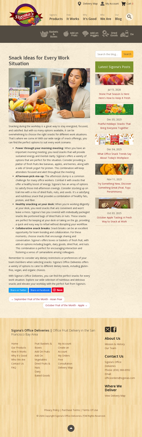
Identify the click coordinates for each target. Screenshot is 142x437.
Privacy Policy (51, 410)
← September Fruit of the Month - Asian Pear (36, 299)
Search (127, 54)
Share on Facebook (39, 290)
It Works (72, 17)
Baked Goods (42, 375)
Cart (130, 3)
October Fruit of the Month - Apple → (66, 305)
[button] (129, 17)
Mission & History (115, 344)
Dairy (133, 34)
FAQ (13, 367)
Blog (118, 17)
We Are (105, 17)
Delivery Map (90, 3)
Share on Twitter (18, 290)
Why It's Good (19, 355)
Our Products (18, 347)
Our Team (110, 348)
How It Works (18, 351)
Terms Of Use (90, 410)
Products (56, 17)
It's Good (89, 17)
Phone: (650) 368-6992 (117, 370)
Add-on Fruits (74, 34)
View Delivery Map (115, 395)
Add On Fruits (42, 351)
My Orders (64, 355)
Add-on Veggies (94, 34)
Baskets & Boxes (53, 34)
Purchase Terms (71, 410)
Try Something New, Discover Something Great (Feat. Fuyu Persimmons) (114, 187)
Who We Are (18, 359)
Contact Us (17, 363)
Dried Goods (114, 34)
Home (14, 343)
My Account (112, 3)
